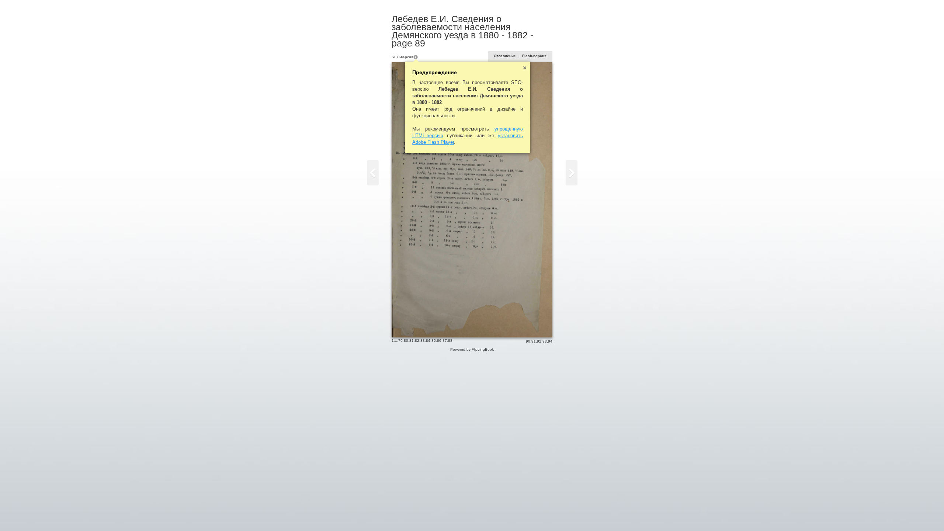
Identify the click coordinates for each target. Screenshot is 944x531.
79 (400, 341)
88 (450, 341)
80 (406, 341)
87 (444, 341)
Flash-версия (534, 56)
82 (417, 341)
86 (439, 341)
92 (539, 341)
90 (528, 341)
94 (550, 341)
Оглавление (505, 56)
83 (422, 341)
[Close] (524, 67)
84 (428, 341)
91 (533, 341)
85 (433, 341)
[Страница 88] (372, 172)
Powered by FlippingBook (472, 349)
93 (544, 341)
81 (411, 341)
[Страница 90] (571, 172)
